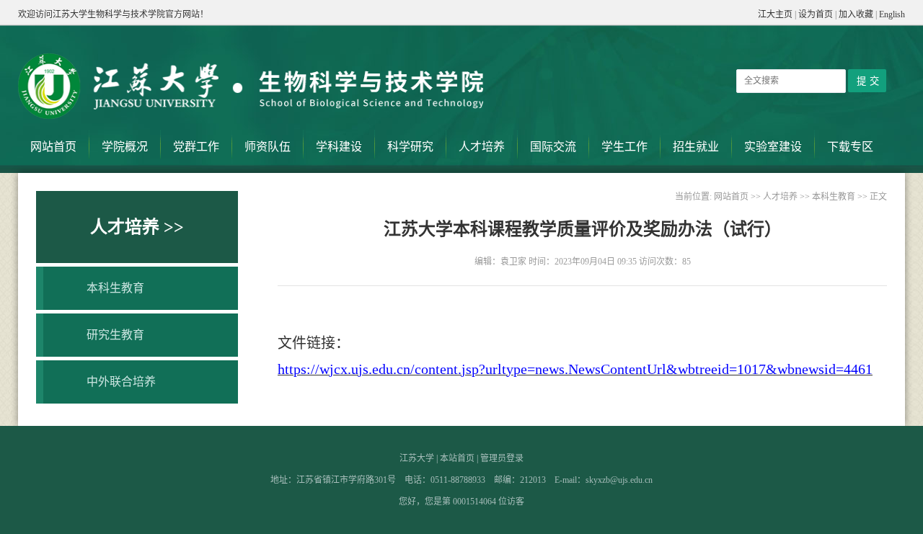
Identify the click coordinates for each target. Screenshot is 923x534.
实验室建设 (773, 147)
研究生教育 (115, 335)
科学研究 (410, 147)
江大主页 (775, 14)
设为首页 (815, 14)
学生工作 (624, 147)
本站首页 (457, 458)
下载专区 (850, 147)
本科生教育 (115, 288)
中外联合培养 (121, 381)
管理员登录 (502, 458)
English (892, 14)
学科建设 (339, 147)
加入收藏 (856, 14)
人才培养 (482, 147)
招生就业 (696, 147)
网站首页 (53, 147)
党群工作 (196, 147)
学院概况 (125, 147)
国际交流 (553, 147)
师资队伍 (267, 147)
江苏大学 (416, 458)
